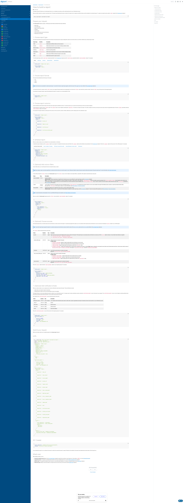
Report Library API (40, 4)
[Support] (176, 2)
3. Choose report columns (158, 11)
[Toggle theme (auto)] (182, 2)
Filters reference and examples (70, 192)
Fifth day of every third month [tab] (59, 146)
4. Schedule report (157, 13)
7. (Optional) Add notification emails (159, 17)
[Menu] (178, 2)
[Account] (180, 2)
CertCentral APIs (35, 4)
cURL (155, 20)
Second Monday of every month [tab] (71, 146)
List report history (52, 458)
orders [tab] (35, 60)
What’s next (156, 23)
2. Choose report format (157, 10)
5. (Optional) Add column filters (158, 14)
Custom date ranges (112, 170)
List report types (96, 227)
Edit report (79, 461)
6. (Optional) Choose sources (158, 16)
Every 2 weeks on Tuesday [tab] (48, 146)
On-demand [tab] (80, 146)
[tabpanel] (81, 67)
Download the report (86, 458)
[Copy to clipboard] (128, 16)
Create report (120, 13)
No (94, 469)
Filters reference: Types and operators (78, 185)
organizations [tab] (56, 60)
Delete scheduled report (72, 459)
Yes (90, 469)
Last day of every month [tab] (38, 146)
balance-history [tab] (49, 60)
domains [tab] (44, 60)
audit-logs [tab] (39, 60)
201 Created (156, 21)
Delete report (71, 462)
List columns (86, 179)
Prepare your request (157, 7)
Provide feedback (93, 472)
